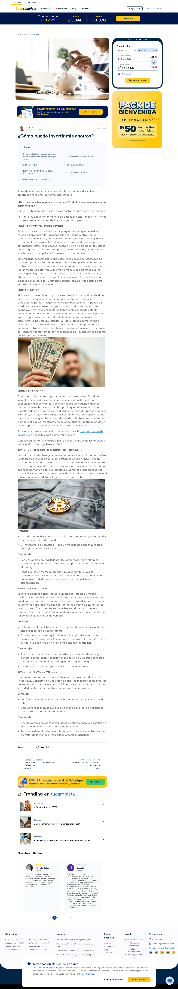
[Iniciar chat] (169, 981)
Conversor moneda (13, 950)
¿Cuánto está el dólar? (14, 943)
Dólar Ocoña (34, 946)
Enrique (29, 127)
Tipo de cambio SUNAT (38, 950)
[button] (25, 147)
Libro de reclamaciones (134, 950)
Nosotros (108, 943)
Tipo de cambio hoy (13, 946)
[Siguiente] (74, 917)
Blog (74, 8)
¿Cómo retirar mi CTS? (45, 807)
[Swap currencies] (154, 62)
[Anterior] (50, 917)
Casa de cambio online (38, 940)
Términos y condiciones (134, 944)
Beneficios (46, 8)
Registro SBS (109, 947)
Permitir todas (139, 979)
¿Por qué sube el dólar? (39, 943)
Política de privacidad (134, 955)
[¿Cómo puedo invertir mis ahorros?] (37, 747)
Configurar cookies (113, 979)
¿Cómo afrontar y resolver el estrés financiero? (57, 824)
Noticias (85, 8)
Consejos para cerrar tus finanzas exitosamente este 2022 (62, 840)
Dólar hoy (62, 8)
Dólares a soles (11, 940)
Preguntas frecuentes (134, 940)
